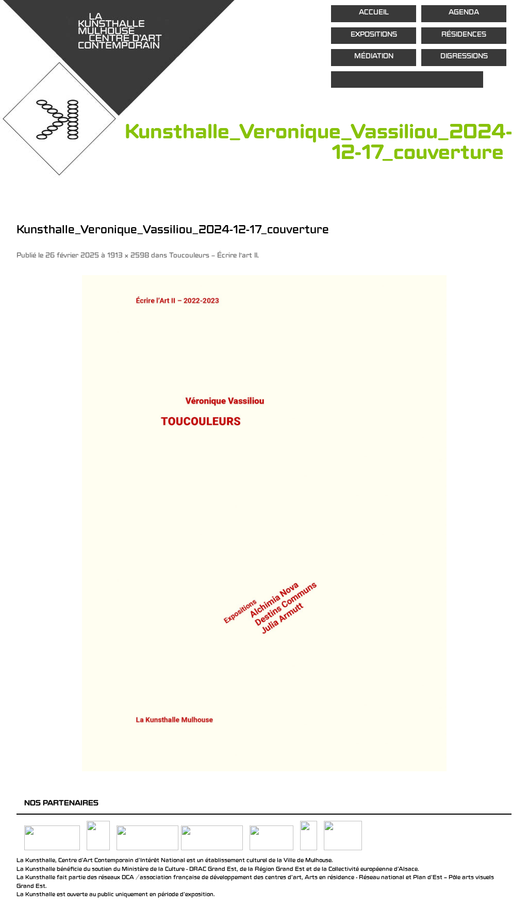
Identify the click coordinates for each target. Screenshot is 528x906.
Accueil (374, 13)
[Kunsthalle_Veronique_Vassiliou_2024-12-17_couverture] (264, 523)
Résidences (463, 35)
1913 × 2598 (128, 256)
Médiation (373, 57)
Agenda (464, 13)
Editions (407, 79)
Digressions (464, 57)
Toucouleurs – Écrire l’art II (213, 256)
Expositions (374, 35)
